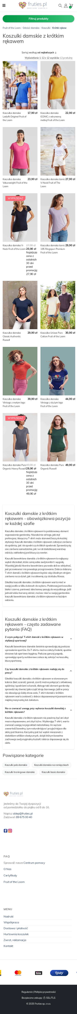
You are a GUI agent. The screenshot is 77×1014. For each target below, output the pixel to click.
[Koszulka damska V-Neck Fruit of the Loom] (20, 217)
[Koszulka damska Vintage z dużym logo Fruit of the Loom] (57, 371)
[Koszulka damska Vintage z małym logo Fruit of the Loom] (20, 371)
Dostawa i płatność (16, 928)
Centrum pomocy (34, 862)
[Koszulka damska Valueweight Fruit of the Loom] (20, 151)
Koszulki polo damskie (16, 764)
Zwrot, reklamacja (15, 940)
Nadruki (8, 916)
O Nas (7, 869)
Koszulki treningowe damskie (20, 772)
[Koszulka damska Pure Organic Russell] (57, 437)
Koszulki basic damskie (53, 772)
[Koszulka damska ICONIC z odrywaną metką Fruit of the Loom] (57, 85)
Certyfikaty (10, 875)
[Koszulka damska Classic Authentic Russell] (20, 305)
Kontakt (8, 946)
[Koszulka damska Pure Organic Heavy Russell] (20, 437)
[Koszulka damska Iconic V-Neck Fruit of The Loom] (57, 151)
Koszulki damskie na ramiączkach (51, 764)
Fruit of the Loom (12, 27)
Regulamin (27, 991)
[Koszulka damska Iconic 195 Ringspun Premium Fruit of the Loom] (57, 217)
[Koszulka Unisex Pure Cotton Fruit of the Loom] (57, 305)
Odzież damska (31, 27)
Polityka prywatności (45, 991)
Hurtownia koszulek (16, 934)
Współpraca (11, 922)
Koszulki (46, 27)
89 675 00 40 (24, 817)
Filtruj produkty (38, 18)
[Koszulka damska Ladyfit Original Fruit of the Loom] (20, 85)
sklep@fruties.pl (23, 813)
